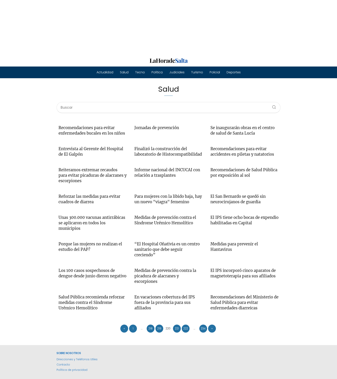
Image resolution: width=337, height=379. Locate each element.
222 (185, 328)
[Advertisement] (117, 27)
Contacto (63, 365)
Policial (215, 72)
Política (157, 72)
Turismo (197, 72)
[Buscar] (273, 106)
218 (150, 328)
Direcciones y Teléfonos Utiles (77, 359)
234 (203, 328)
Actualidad (105, 72)
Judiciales (176, 72)
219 (159, 328)
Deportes (234, 72)
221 (177, 328)
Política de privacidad (72, 370)
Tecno (140, 72)
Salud (124, 72)
